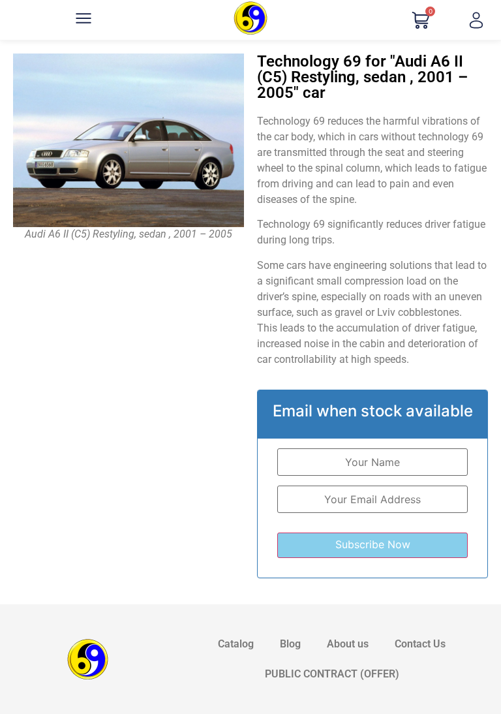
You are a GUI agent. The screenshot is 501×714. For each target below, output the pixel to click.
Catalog (236, 644)
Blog (290, 644)
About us (348, 644)
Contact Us (420, 644)
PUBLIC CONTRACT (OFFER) (332, 674)
